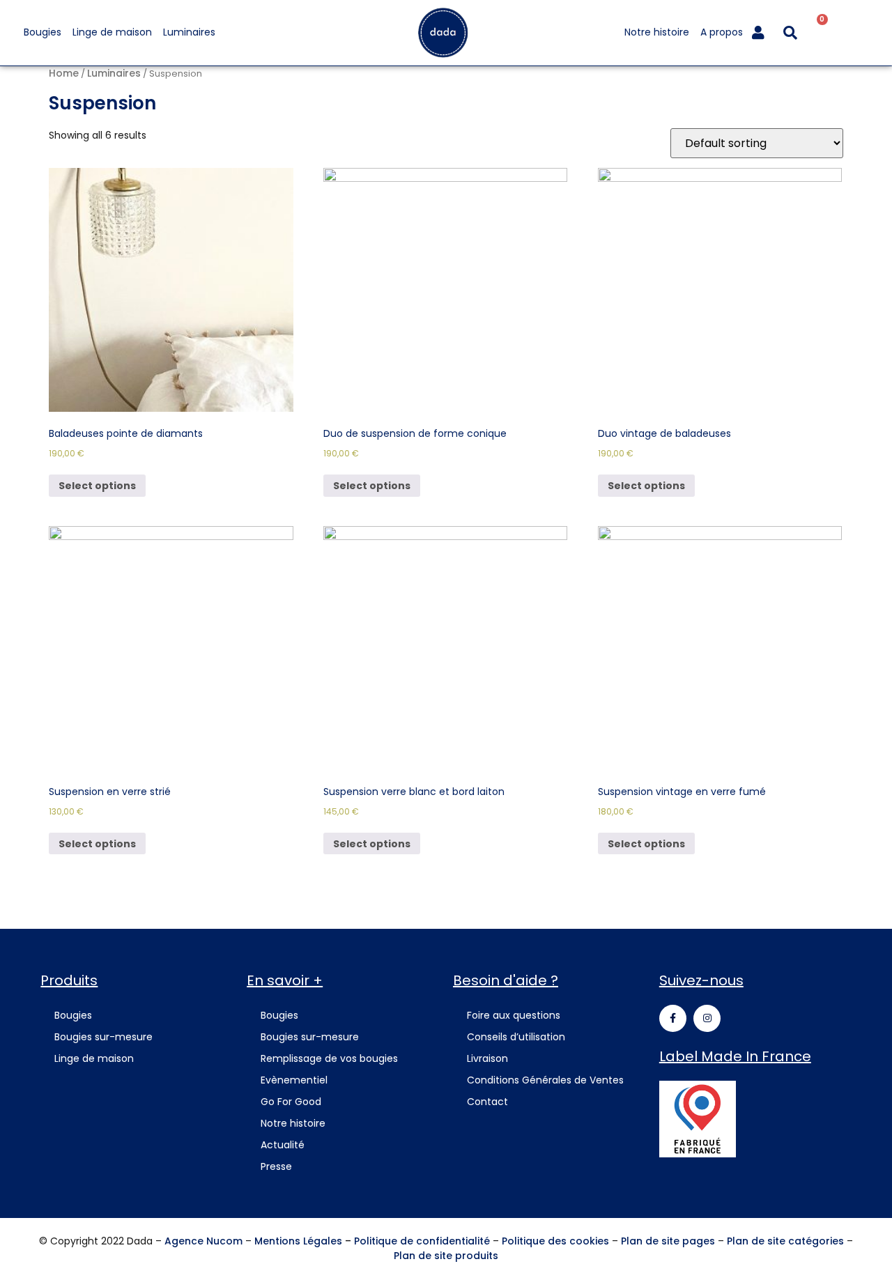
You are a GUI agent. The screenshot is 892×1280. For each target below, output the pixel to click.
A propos (721, 32)
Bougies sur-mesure (103, 1037)
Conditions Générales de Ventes (545, 1080)
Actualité (283, 1145)
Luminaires (189, 32)
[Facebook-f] (672, 1018)
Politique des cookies (555, 1241)
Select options (97, 486)
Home (64, 73)
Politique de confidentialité (422, 1241)
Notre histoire (656, 32)
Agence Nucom (203, 1241)
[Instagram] (707, 1018)
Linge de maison (112, 32)
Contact (487, 1102)
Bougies (42, 32)
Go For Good (291, 1102)
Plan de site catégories (785, 1241)
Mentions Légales (298, 1241)
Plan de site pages (668, 1241)
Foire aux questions (513, 1015)
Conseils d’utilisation (516, 1037)
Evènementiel (294, 1080)
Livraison (487, 1058)
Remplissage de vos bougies (329, 1058)
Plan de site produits (446, 1256)
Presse (276, 1166)
